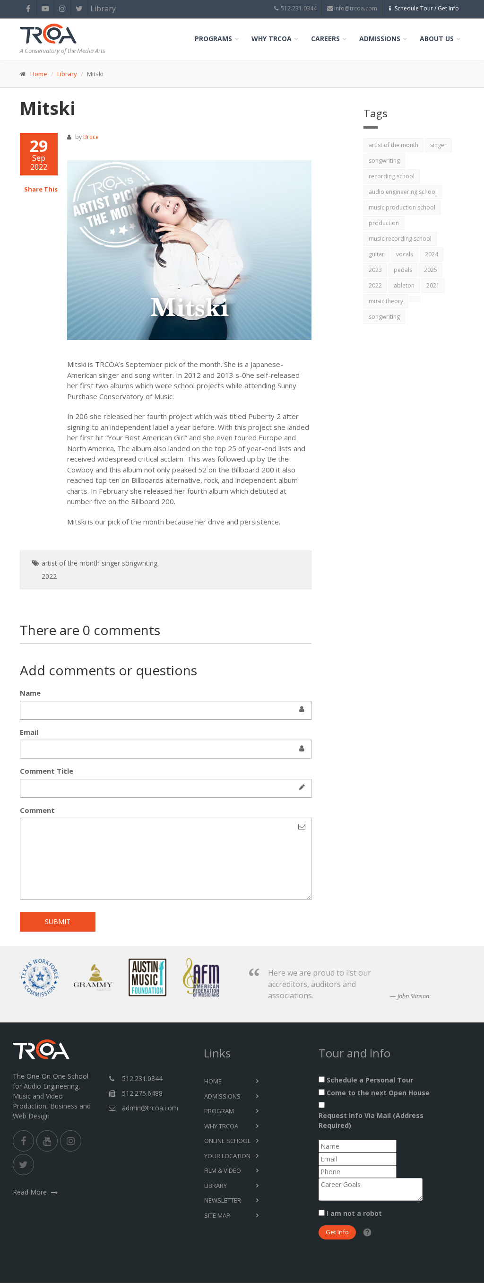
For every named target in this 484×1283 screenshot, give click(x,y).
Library (96, 8)
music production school (402, 207)
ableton (404, 285)
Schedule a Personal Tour (370, 1079)
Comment (37, 810)
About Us (437, 38)
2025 (430, 270)
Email (29, 732)
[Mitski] (189, 250)
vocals (404, 254)
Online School (227, 1140)
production (384, 223)
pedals (403, 270)
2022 (49, 576)
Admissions (379, 38)
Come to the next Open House (378, 1092)
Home (38, 74)
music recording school (400, 239)
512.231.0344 (299, 8)
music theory (386, 301)
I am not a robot (354, 1213)
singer (111, 563)
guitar (376, 254)
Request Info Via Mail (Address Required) (371, 1120)
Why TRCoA (271, 38)
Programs (213, 38)
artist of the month (71, 563)
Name (30, 693)
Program (219, 1111)
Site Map (217, 1215)
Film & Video (222, 1170)
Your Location (227, 1156)
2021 (433, 285)
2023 (375, 270)
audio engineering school (403, 192)
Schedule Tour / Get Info (427, 8)
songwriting (139, 563)
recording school (392, 176)
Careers (325, 38)
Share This (41, 189)
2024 (431, 254)
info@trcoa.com (355, 8)
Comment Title (46, 771)
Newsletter (222, 1200)
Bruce (91, 137)
